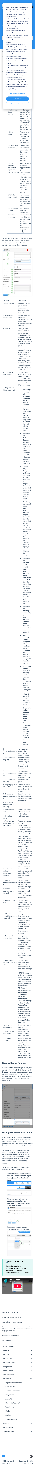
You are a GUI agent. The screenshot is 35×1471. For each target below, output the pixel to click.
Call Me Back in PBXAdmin (10, 1335)
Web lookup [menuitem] (9, 1407)
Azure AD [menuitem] (8, 1399)
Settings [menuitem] (8, 1415)
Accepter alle (18, 98)
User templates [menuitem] (11, 1419)
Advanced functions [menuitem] (12, 1391)
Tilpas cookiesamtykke (17, 93)
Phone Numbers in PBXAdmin (11, 1317)
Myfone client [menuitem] (8, 1427)
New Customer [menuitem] (8, 1346)
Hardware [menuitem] (6, 1423)
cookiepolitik (19, 82)
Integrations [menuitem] (7, 1367)
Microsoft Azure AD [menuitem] (12, 1403)
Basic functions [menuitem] (11, 1387)
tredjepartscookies (12, 61)
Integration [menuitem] (9, 1395)
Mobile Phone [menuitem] (8, 1371)
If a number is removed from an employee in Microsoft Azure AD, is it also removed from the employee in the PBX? (17, 1328)
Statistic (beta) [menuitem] (8, 1431)
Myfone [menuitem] (6, 1354)
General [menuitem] (6, 1350)
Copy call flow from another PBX (12, 1322)
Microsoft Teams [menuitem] (9, 1362)
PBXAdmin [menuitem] (7, 1379)
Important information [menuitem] (13, 1383)
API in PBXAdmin (7, 1340)
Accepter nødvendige (17, 104)
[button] (31, 1350)
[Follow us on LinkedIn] (31, 1456)
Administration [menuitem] (8, 1375)
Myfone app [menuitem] (7, 1358)
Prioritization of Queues (24, 229)
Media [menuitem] (7, 1411)
